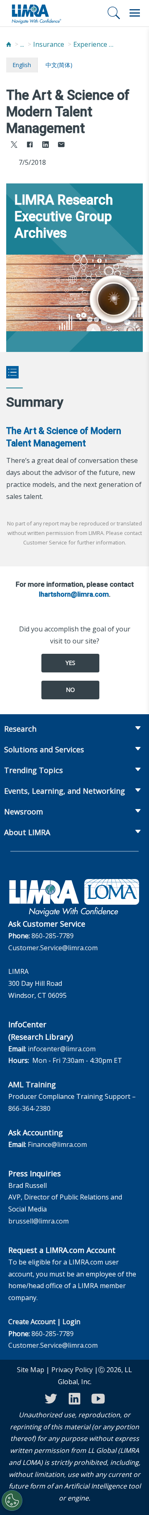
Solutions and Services (44, 749)
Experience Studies (94, 44)
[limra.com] (36, 13)
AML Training (32, 1084)
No (70, 690)
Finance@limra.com (57, 1144)
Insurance (48, 44)
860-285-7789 (52, 935)
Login (71, 1321)
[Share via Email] (61, 145)
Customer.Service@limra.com (53, 947)
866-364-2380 (29, 1108)
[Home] (8, 44)
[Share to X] (14, 145)
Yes (70, 663)
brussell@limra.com (38, 1221)
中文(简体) (59, 65)
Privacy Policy (72, 1369)
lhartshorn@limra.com (74, 594)
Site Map (30, 1369)
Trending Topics (33, 770)
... (22, 44)
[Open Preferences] (12, 1500)
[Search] (113, 12)
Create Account (31, 1321)
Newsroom (23, 812)
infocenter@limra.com (62, 1048)
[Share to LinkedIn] (45, 145)
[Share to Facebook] (30, 145)
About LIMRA (27, 832)
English (21, 65)
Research (20, 729)
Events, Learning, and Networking (64, 791)
